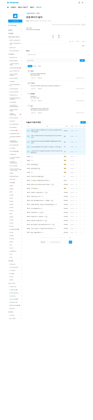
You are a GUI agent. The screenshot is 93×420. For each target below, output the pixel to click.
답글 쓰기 (40, 78)
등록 (82, 60)
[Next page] (70, 237)
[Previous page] (42, 237)
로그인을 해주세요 (15, 21)
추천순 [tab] (30, 66)
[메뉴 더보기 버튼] (85, 16)
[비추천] (35, 78)
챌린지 (32, 7)
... (67, 237)
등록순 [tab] (39, 66)
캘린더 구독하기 (23, 7)
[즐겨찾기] (42, 122)
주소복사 (83, 24)
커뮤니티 (38, 7)
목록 (83, 45)
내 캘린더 (13, 7)
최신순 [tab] (34, 66)
